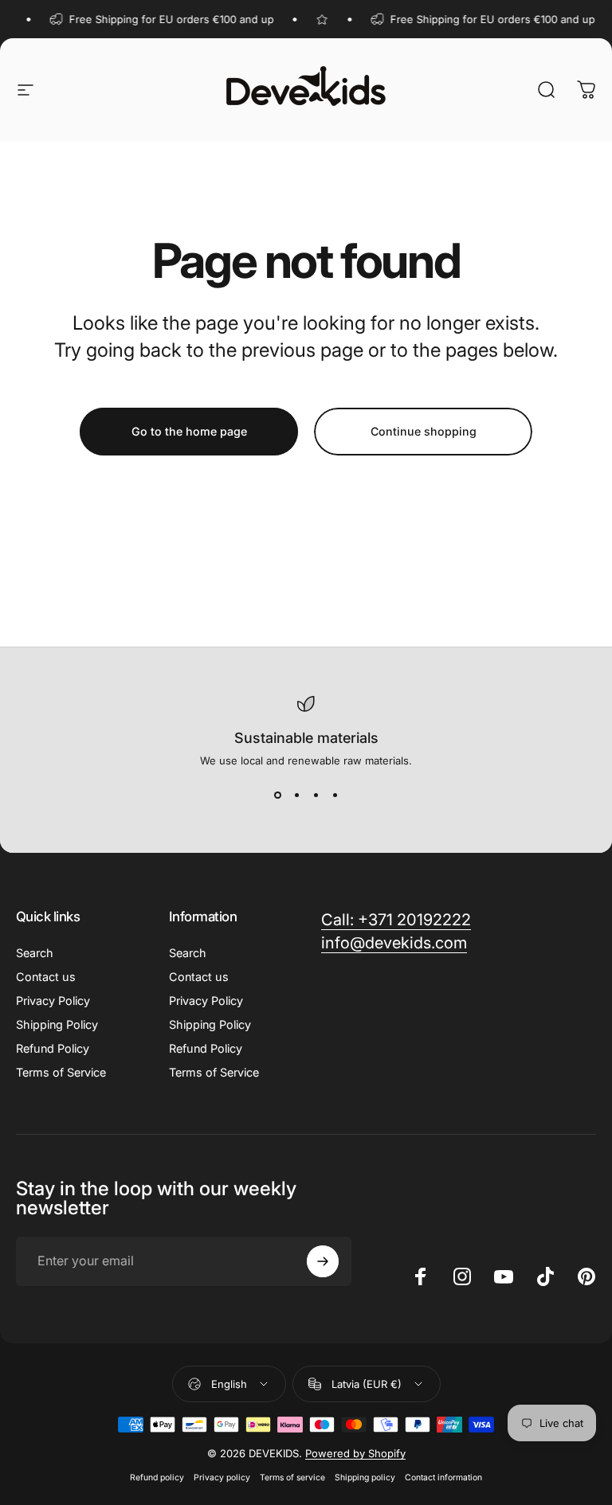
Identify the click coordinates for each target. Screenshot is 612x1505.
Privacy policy (222, 1477)
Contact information (443, 1477)
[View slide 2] (296, 795)
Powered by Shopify (355, 1453)
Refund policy (157, 1477)
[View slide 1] (277, 795)
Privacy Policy (53, 1000)
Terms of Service (61, 1072)
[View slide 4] (334, 795)
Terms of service (292, 1477)
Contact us (46, 976)
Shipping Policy (57, 1024)
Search (34, 953)
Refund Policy (52, 1048)
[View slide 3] (315, 795)
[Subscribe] (323, 1261)
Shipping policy (365, 1477)
